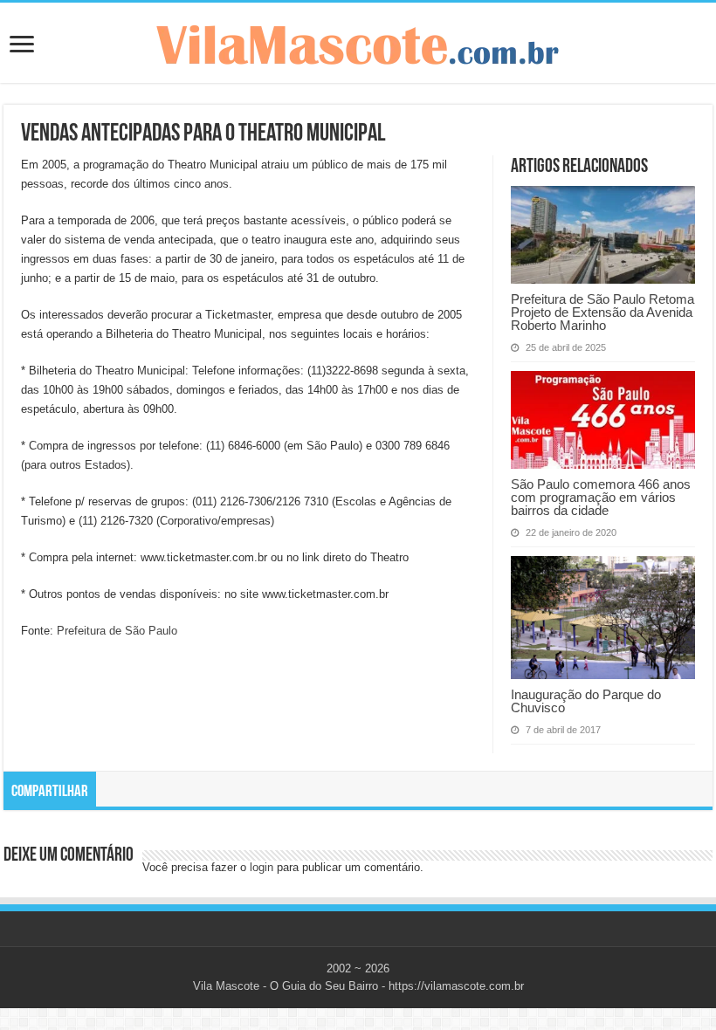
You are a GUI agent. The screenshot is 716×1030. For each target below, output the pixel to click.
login (261, 867)
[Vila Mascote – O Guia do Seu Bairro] (358, 41)
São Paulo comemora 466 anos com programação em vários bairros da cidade (601, 497)
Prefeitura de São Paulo (117, 630)
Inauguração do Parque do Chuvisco (586, 701)
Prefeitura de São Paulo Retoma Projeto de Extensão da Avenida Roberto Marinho (602, 312)
